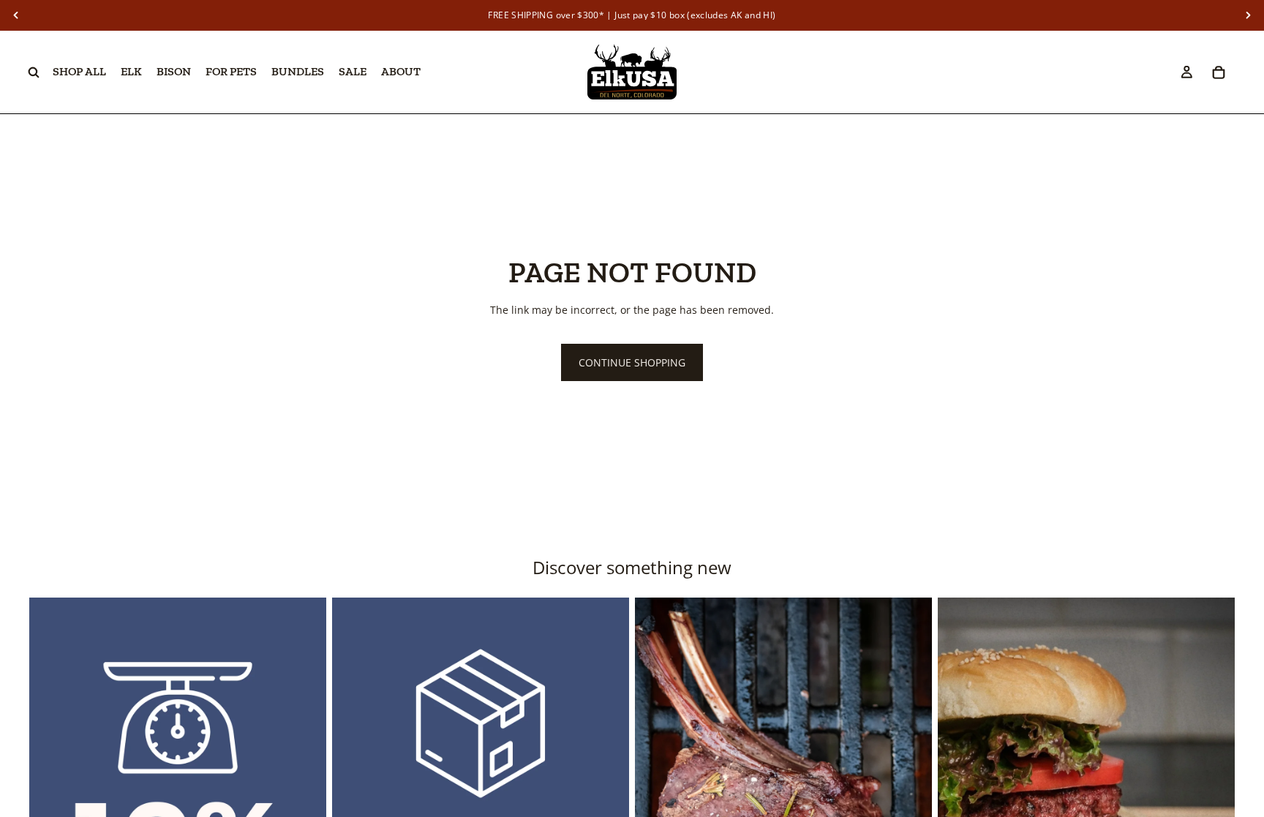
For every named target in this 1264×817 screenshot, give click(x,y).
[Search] (34, 72)
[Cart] (1219, 72)
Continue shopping (632, 362)
